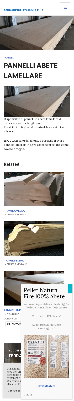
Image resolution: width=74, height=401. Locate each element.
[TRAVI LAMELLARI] (37, 189)
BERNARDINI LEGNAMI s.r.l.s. (24, 10)
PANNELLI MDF (13, 310)
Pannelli (9, 57)
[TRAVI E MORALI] (37, 238)
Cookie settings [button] (18, 390)
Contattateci (46, 386)
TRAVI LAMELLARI (15, 210)
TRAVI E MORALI (14, 260)
